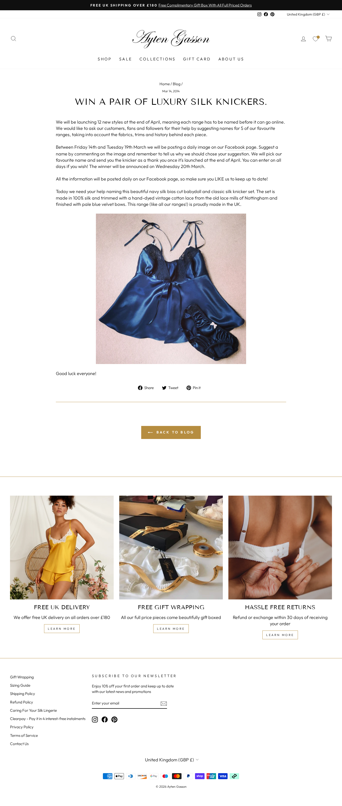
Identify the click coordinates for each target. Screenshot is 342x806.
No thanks (171, 430)
